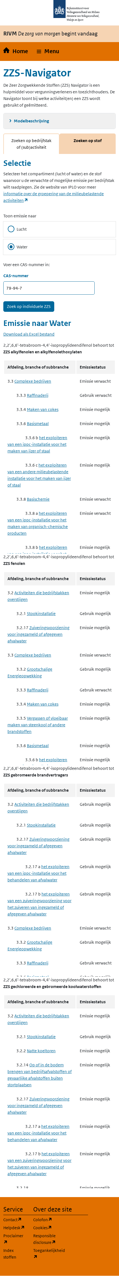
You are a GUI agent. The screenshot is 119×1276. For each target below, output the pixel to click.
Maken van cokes (42, 409)
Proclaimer (15, 1239)
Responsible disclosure (44, 1239)
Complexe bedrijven (32, 381)
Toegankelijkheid (44, 1253)
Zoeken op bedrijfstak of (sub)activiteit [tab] (31, 144)
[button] (48, 51)
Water (22, 246)
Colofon (44, 1219)
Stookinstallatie (41, 613)
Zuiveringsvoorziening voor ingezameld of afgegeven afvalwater (38, 634)
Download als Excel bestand (29, 334)
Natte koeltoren (41, 1050)
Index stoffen (9, 1254)
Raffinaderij (37, 395)
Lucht (22, 229)
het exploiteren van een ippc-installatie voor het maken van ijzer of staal (37, 444)
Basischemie (38, 499)
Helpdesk (15, 1227)
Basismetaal (38, 423)
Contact (15, 1219)
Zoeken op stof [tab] (88, 140)
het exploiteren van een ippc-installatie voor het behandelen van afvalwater (38, 873)
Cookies (44, 1227)
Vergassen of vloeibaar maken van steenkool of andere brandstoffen (37, 725)
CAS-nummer (16, 275)
